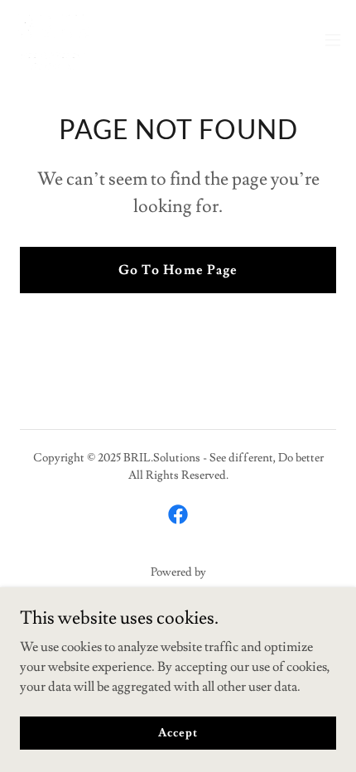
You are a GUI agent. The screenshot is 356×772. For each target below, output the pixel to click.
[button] (332, 39)
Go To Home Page (177, 270)
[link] (54, 40)
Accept (177, 732)
